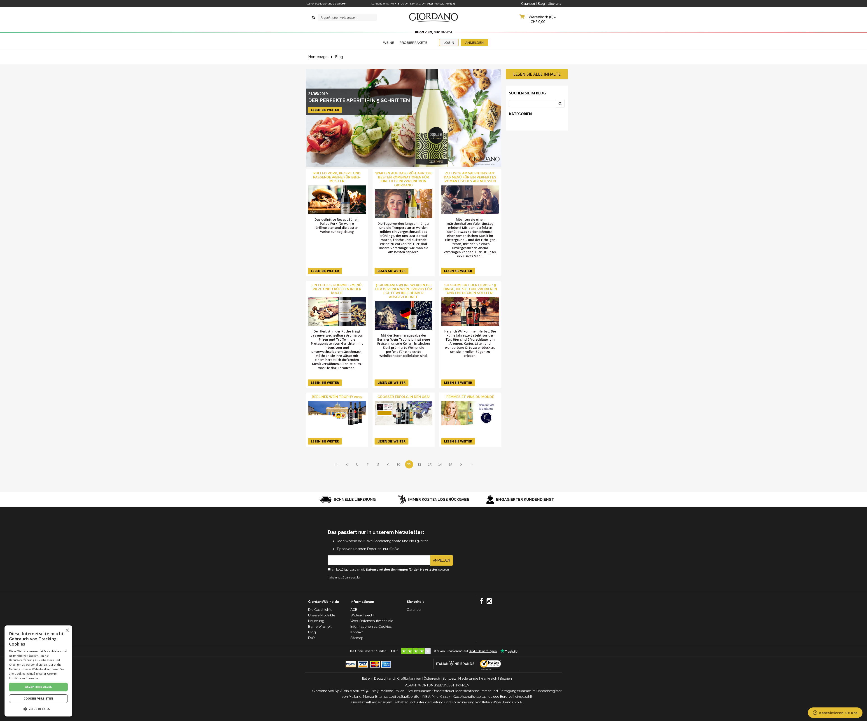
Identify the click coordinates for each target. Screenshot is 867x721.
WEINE (388, 42)
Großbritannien (409, 679)
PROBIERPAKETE (413, 42)
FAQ (311, 638)
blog (339, 57)
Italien (367, 679)
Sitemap (357, 638)
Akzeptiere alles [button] (38, 687)
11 (409, 464)
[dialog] (38, 670)
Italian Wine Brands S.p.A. (502, 702)
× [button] (67, 630)
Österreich (432, 679)
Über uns (554, 3)
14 (440, 464)
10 (399, 464)
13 (430, 464)
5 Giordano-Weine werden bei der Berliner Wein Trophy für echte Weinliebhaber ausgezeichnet (403, 291)
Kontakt (450, 3)
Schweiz (449, 679)
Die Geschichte (320, 610)
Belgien (506, 679)
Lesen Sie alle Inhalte (537, 74)
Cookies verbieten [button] (38, 698)
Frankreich (489, 679)
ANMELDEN (474, 42)
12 (419, 464)
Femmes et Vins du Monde (470, 397)
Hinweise (32, 678)
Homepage (318, 57)
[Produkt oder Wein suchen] (313, 17)
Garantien (528, 3)
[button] (38, 709)
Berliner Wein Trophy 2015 (337, 397)
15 (450, 464)
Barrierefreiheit (319, 627)
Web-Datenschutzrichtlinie (371, 621)
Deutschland (384, 679)
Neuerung (316, 621)
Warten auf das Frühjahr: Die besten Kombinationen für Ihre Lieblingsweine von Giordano (403, 179)
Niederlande (468, 679)
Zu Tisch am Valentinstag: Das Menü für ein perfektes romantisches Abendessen (470, 177)
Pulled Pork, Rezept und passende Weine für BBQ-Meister (337, 177)
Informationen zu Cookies (371, 627)
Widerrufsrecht (362, 615)
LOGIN (448, 42)
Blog (541, 3)
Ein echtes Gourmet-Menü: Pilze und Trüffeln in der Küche (337, 289)
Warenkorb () (541, 19)
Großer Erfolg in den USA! (404, 397)
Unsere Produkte (321, 615)
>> (471, 464)
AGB (353, 610)
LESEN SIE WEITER (325, 110)
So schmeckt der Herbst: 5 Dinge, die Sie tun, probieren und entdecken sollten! (470, 289)
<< (336, 464)
